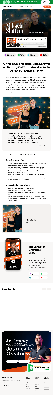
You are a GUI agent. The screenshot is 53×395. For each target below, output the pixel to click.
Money (36, 382)
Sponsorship (28, 388)
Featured (36, 380)
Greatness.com (46, 389)
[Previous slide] (44, 289)
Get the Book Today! (44, 2)
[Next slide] (49, 289)
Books (45, 380)
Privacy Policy (13, 380)
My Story (27, 380)
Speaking (27, 382)
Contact (27, 386)
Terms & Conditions (5, 380)
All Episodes (21, 289)
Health (36, 390)
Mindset (36, 386)
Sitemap (18, 380)
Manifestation (37, 388)
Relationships (37, 384)
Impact (27, 384)
